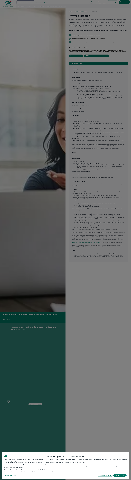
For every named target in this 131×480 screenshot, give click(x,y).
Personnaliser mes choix (105, 475)
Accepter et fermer (120, 475)
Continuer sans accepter (10, 475)
